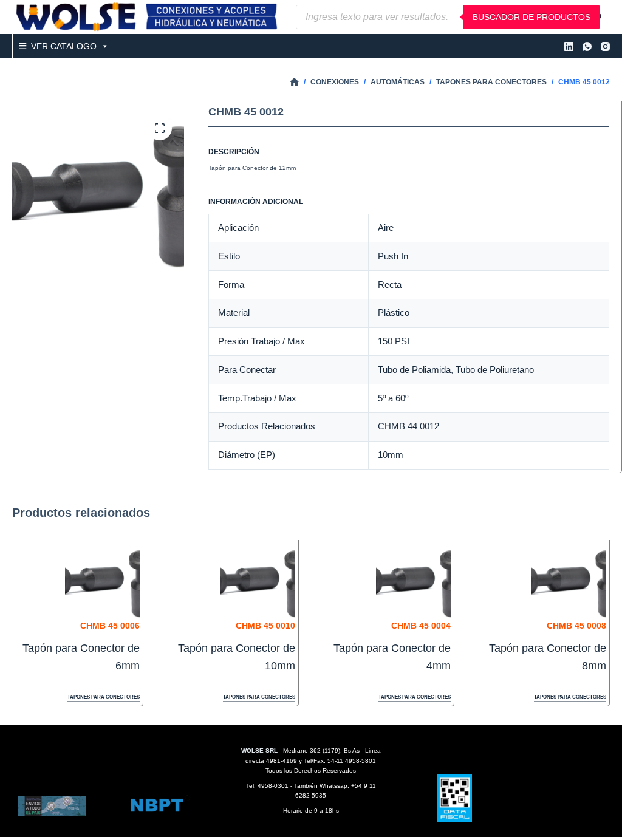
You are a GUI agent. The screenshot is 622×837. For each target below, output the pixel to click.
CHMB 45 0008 (576, 625)
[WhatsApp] (587, 46)
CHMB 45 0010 (265, 625)
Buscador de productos (531, 17)
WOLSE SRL (259, 750)
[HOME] (294, 82)
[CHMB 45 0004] (413, 580)
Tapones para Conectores (103, 697)
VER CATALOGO (64, 46)
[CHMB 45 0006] (102, 580)
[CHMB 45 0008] (568, 580)
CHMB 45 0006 (110, 625)
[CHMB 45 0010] (257, 580)
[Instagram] (605, 46)
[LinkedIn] (568, 46)
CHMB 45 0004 (421, 625)
